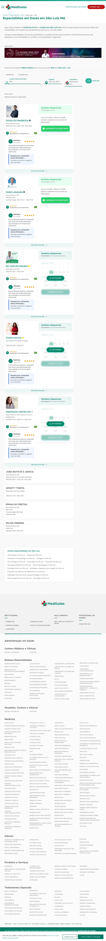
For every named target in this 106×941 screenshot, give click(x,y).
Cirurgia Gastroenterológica (13, 784)
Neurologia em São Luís (35, 562)
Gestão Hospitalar (12, 652)
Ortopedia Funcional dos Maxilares (64, 849)
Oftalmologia (85, 728)
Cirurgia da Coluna (12, 816)
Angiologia (9, 739)
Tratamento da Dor (87, 812)
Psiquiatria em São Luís (53, 562)
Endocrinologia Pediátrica (40, 770)
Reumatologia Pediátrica (89, 801)
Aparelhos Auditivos (12, 874)
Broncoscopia (10, 686)
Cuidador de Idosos (37, 871)
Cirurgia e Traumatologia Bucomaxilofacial (14, 840)
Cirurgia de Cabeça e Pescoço (12, 822)
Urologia (83, 826)
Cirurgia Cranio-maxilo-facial (14, 776)
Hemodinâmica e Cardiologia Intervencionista (40, 824)
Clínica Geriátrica (11, 877)
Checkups (8, 692)
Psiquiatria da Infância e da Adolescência (90, 776)
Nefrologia (59, 797)
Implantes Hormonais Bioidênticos (38, 905)
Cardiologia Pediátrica (13, 767)
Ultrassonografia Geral (89, 815)
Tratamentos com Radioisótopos (86, 674)
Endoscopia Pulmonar (38, 783)
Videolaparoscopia (87, 695)
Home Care (34, 880)
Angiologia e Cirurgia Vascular (13, 743)
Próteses (83, 848)
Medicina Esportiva (62, 734)
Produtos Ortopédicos (64, 875)
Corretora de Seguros (13, 880)
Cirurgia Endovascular (13, 780)
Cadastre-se (84, 624)
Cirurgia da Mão (11, 819)
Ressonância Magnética (64, 691)
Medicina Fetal (60, 737)
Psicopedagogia (61, 915)
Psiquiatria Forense (87, 772)
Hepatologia (34, 828)
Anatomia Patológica (12, 663)
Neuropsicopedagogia (38, 915)
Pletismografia (60, 682)
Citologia (8, 698)
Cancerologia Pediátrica (14, 761)
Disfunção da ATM (11, 853)
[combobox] (55, 81)
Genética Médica (36, 803)
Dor (22, 15)
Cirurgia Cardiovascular (14, 773)
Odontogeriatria (36, 848)
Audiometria (9, 674)
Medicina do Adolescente (64, 785)
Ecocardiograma (36, 678)
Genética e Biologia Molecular (37, 694)
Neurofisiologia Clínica (64, 812)
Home (5, 15)
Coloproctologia (22, 341)
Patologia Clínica (86, 754)
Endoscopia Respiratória (39, 786)
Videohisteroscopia (87, 692)
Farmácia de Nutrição (38, 877)
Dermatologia (35, 748)
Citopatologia (35, 736)
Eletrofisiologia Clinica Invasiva (39, 766)
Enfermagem (9, 894)
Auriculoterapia (11, 891)
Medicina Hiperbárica (63, 745)
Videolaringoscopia (87, 698)
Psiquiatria (84, 769)
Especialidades (12, 625)
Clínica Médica (35, 739)
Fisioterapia (9, 900)
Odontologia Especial (38, 851)
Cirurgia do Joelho (37, 722)
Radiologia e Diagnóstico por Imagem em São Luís (47, 568)
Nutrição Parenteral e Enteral (63, 825)
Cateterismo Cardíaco (13, 689)
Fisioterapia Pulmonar (13, 911)
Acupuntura (9, 722)
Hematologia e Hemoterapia (40, 815)
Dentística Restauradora (14, 850)
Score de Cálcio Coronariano (61, 695)
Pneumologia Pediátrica (89, 763)
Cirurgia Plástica (11, 797)
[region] (53, 936)
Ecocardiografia (36, 754)
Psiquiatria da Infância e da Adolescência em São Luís (26, 572)
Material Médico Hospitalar (65, 866)
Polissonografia (61, 685)
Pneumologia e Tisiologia (89, 766)
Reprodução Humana (87, 795)
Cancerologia (10, 755)
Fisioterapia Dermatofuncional (12, 904)
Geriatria (33, 806)
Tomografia (84, 666)
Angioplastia (9, 747)
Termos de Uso (36, 621)
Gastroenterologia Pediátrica (37, 796)
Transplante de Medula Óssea (89, 808)
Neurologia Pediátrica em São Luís (19, 565)
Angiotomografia (11, 666)
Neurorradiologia (62, 821)
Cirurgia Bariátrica (12, 770)
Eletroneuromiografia (38, 687)
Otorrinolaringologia (88, 748)
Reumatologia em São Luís (16, 562)
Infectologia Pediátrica (64, 728)
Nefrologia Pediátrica (63, 800)
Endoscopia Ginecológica (39, 780)
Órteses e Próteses (87, 872)
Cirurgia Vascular (11, 803)
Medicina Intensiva (61, 748)
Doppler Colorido (37, 672)
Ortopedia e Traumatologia (90, 740)
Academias (8, 866)
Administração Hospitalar (15, 725)
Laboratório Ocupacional (65, 663)
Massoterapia (35, 909)
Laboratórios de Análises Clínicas (65, 672)
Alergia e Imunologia (12, 728)
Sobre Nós (10, 621)
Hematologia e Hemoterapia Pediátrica (40, 819)
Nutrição (58, 891)
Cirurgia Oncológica (12, 791)
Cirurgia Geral (10, 788)
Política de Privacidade (40, 625)
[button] (2, 7)
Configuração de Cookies (87, 931)
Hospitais (33, 652)
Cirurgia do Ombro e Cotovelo (37, 726)
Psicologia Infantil (62, 912)
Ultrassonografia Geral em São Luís (19, 578)
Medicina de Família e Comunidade (62, 781)
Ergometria (34, 789)
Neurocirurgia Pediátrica (64, 809)
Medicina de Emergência (64, 777)
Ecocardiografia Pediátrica (40, 675)
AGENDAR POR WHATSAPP (57, 128)
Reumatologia (85, 798)
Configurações (69, 937)
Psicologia (59, 909)
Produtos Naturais (62, 872)
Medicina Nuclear (61, 764)
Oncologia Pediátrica (88, 737)
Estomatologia (35, 842)
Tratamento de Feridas (88, 912)
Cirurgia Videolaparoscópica (12, 812)
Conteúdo (10, 629)
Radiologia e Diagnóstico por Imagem (89, 788)
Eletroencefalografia (38, 762)
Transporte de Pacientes (89, 869)
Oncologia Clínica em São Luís (17, 568)
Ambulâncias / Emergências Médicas (15, 870)
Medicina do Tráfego (62, 794)
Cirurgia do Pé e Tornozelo (40, 730)
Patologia (83, 751)
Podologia (59, 900)
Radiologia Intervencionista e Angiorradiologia (90, 784)
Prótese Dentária (86, 845)
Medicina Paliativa (61, 767)
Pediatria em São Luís (34, 555)
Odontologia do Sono (63, 839)
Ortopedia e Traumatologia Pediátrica (90, 744)
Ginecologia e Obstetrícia (39, 809)
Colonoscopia (35, 742)
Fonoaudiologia (36, 898)
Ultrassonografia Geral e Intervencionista (90, 682)
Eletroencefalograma (38, 684)
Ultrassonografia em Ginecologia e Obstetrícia (89, 819)
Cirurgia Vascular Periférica (11, 807)
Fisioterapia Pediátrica (13, 908)
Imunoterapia (35, 698)
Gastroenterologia (37, 792)
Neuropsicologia (36, 912)
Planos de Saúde (61, 869)
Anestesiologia (10, 736)
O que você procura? (18, 79)
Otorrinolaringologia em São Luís (44, 565)
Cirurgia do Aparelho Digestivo (13, 827)
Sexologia (83, 897)
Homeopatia (59, 722)
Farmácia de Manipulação (39, 874)
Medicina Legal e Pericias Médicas (64, 760)
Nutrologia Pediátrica (88, 725)
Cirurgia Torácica (11, 800)
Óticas (82, 875)
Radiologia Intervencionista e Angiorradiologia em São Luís (27, 575)
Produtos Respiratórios (64, 878)
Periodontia (84, 842)
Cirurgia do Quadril (37, 733)
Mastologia (59, 731)
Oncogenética (85, 731)
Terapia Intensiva (86, 804)
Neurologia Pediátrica (63, 818)
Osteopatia (59, 894)
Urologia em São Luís (44, 558)
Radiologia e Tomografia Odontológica (89, 851)
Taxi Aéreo (83, 866)
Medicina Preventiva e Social (63, 770)
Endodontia (34, 839)
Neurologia (21, 491)
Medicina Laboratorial (63, 756)
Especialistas (14, 15)
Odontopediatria (61, 842)
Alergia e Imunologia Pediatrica (12, 732)
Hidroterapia (35, 901)
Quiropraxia (84, 894)
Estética (8, 897)
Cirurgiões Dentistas (13, 844)
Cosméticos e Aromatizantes (35, 867)
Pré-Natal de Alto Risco (64, 903)
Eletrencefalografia (38, 681)
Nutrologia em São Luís (41, 578)
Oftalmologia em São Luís (16, 555)
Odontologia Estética (38, 854)
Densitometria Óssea (38, 666)
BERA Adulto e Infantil (13, 677)
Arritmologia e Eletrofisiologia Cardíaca (15, 670)
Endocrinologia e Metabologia (36, 773)
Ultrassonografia (87, 678)
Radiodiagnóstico (86, 780)
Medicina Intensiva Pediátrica (61, 752)
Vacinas (82, 915)
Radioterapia (85, 792)
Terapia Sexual (85, 906)
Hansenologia (35, 812)
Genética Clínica (36, 800)
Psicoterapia (85, 891)
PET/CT (57, 679)
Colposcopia (35, 663)
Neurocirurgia (60, 806)
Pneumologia (85, 760)
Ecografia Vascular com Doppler (39, 758)
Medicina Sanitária (61, 774)
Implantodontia (36, 845)
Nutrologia (84, 722)
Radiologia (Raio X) (62, 688)
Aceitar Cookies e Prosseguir (90, 937)
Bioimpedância (10, 680)
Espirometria (35, 690)
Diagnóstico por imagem (39, 669)
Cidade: (51, 79)
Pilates (57, 897)
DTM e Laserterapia (12, 847)
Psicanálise (59, 906)
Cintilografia (10, 695)
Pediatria (83, 757)
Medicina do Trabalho (63, 791)
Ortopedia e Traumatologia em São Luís (21, 558)
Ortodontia (59, 845)
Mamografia (59, 676)
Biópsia (7, 683)
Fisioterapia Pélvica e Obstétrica (38, 894)
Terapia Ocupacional (87, 903)
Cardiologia (9, 764)
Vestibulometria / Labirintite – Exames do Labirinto (88, 688)
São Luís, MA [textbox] (53, 81)
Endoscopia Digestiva (38, 777)
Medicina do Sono (61, 788)
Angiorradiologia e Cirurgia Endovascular (15, 751)
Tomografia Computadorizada (86, 669)
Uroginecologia (86, 823)
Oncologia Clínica (86, 734)
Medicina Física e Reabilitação (61, 741)
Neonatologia (60, 803)
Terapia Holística (86, 900)
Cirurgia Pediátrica (12, 794)
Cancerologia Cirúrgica (14, 758)
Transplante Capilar (88, 909)
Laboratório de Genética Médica (64, 667)
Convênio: (73, 79)
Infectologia (59, 725)
